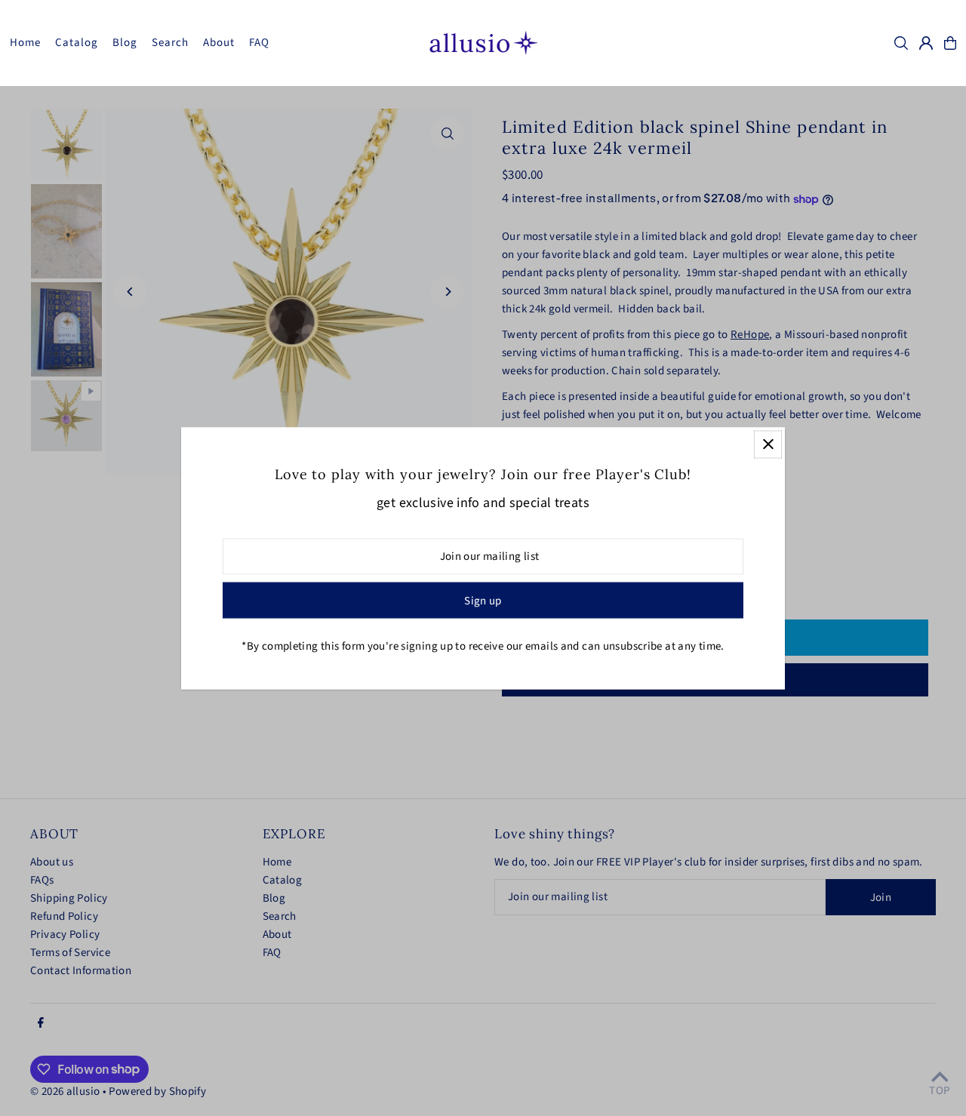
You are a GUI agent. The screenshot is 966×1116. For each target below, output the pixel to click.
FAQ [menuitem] (259, 43)
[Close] (768, 444)
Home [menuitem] (26, 43)
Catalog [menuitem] (77, 43)
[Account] (926, 43)
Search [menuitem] (170, 43)
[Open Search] (901, 43)
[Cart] (950, 43)
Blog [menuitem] (125, 43)
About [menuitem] (219, 43)
